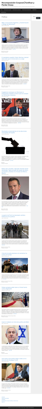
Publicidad (3, 399)
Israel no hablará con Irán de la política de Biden (15, 322)
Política (7, 51)
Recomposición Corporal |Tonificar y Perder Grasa (18, 4)
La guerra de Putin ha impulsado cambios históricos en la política (13, 215)
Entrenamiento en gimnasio (17, 9)
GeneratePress (31, 407)
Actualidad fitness (3, 12)
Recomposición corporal (7, 9)
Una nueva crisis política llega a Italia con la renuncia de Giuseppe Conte (14, 359)
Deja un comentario (5, 52)
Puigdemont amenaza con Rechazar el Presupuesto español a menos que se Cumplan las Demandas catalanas (15, 93)
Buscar (34, 16)
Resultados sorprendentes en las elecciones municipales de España (14, 131)
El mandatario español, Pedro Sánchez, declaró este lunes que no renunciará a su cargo (15, 58)
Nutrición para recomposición (26, 9)
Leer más (14, 49)
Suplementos (34, 9)
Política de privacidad (5, 398)
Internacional (4, 51)
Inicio (1, 9)
